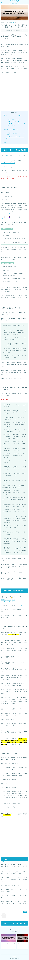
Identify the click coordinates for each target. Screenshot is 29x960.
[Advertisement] (14, 95)
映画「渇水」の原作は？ (13, 119)
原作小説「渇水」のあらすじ (14, 121)
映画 (13, 22)
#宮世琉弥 (4, 600)
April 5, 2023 (19, 606)
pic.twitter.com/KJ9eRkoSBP (8, 601)
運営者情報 (14, 956)
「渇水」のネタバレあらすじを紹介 (11, 115)
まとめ (4, 142)
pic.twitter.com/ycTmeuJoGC (8, 213)
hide (17, 112)
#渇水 (6, 155)
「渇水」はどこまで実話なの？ (10, 129)
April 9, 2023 (16, 167)
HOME (2, 952)
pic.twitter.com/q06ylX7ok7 (8, 163)
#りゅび (9, 600)
